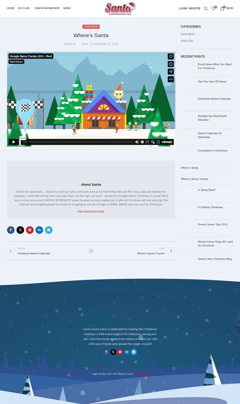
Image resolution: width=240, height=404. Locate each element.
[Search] (206, 8)
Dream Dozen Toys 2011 (212, 224)
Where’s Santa (189, 167)
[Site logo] (120, 8)
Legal (94, 374)
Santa (85, 44)
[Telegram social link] (49, 230)
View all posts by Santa (91, 211)
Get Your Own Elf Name (212, 81)
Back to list (91, 251)
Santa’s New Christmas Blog (215, 258)
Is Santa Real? (207, 189)
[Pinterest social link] (30, 230)
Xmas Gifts (187, 41)
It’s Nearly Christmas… (211, 207)
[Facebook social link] (11, 230)
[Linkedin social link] (39, 230)
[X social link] (20, 230)
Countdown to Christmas (212, 150)
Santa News (91, 27)
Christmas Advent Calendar (214, 98)
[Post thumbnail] (188, 68)
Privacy (102, 374)
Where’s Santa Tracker (194, 178)
